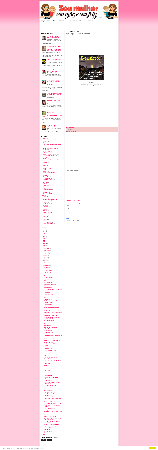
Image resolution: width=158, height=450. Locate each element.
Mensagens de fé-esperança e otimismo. (52, 159)
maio (45, 260)
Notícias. (45, 182)
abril (45, 262)
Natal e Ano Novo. (47, 169)
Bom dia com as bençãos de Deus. (51, 323)
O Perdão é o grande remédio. (51, 387)
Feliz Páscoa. (46, 191)
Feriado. (45, 220)
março (46, 264)
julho (45, 257)
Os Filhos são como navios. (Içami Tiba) (53, 403)
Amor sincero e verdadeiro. (50, 275)
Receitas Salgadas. (47, 168)
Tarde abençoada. (48, 330)
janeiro (46, 267)
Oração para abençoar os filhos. (51, 301)
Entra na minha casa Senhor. (50, 385)
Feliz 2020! (45, 215)
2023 (44, 235)
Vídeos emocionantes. (86, 21)
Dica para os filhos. (48, 342)
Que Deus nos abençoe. (49, 367)
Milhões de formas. (48, 390)
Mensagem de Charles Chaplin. (51, 410)
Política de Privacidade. (48, 223)
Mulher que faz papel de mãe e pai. (52, 340)
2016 (44, 247)
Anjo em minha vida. (48, 281)
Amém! (45, 355)
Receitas (45, 150)
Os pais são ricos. (48, 380)
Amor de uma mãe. (48, 306)
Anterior (79, 200)
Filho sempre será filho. (49, 408)
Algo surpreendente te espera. (51, 426)
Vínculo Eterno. (47, 365)
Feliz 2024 (45, 219)
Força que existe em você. (50, 388)
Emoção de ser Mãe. (48, 358)
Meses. (44, 167)
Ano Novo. (45, 188)
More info (41, 448)
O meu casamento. (48, 375)
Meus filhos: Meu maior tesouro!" (51, 424)
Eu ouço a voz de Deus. (49, 294)
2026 (44, 230)
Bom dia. (45, 165)
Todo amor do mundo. (49, 291)
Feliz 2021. (45, 202)
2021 (44, 238)
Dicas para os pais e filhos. (49, 155)
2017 (44, 245)
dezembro (46, 248)
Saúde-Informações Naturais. (49, 148)
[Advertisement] (65, 27)
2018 (44, 243)
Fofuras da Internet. (47, 222)
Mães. (44, 138)
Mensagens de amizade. (48, 179)
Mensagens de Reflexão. (48, 157)
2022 (44, 236)
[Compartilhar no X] (69, 129)
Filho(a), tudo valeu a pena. (50, 350)
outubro (46, 252)
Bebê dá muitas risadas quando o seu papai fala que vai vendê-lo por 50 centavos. (54, 95)
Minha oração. (47, 353)
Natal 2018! (45, 192)
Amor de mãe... (47, 429)
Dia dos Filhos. (46, 208)
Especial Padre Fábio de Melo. (50, 154)
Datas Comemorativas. (48, 152)
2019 (44, 242)
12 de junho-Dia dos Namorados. (50, 199)
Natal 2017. (45, 175)
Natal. (44, 181)
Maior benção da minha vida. (50, 357)
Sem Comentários (70, 127)
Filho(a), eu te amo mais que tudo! (51, 310)
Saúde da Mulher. (47, 184)
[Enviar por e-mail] (67, 129)
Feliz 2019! (45, 198)
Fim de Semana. (46, 178)
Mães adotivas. (47, 325)
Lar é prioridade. (48, 427)
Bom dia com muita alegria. (50, 416)
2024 (44, 233)
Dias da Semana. (47, 218)
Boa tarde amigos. (48, 352)
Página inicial (73, 200)
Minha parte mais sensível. (50, 332)
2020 (44, 240)
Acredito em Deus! (48, 287)
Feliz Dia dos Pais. (47, 203)
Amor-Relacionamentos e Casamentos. (52, 144)
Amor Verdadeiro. (48, 296)
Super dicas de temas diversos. (50, 172)
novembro (46, 250)
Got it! (152, 448)
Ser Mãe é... (47, 322)
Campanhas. (46, 206)
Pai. (44, 186)
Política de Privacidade (59, 21)
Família (44, 147)
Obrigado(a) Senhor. (48, 302)
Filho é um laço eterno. (49, 414)
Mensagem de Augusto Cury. (50, 315)
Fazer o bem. (47, 363)
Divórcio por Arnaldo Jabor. (50, 334)
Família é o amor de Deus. (50, 338)
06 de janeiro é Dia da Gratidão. (51, 401)
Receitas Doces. (46, 158)
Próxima (68, 200)
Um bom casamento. (49, 277)
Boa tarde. (45, 164)
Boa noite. (45, 162)
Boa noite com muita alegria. (50, 327)
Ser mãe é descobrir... (49, 397)
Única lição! (46, 379)
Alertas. (45, 216)
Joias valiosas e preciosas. (50, 373)
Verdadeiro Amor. (48, 282)
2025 (44, 231)
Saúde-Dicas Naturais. (48, 151)
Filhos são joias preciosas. (50, 286)
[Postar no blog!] (68, 129)
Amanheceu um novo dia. (50, 392)
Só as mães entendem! (49, 320)
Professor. (45, 209)
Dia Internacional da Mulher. (49, 201)
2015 (44, 434)
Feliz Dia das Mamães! (48, 174)
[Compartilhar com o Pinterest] (71, 129)
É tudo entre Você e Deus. (50, 284)
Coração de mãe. (48, 272)
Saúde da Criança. (47, 211)
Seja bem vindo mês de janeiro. (51, 433)
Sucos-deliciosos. (47, 225)
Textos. (44, 142)
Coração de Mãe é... (48, 348)
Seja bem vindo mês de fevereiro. (51, 269)
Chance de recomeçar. (49, 347)
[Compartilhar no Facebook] (70, 129)
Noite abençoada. (48, 270)
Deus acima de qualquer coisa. (51, 274)
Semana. (45, 205)
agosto (46, 255)
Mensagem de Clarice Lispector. (51, 377)
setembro (46, 253)
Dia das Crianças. (47, 212)
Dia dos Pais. (46, 185)
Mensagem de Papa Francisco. (51, 368)
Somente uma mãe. (48, 292)
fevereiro (46, 265)
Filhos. (44, 141)
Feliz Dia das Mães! (47, 189)
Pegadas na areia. (48, 304)
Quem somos (72, 21)
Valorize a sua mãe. (48, 431)
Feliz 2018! (45, 196)
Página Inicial (45, 21)
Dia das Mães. (46, 176)
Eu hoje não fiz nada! (49, 372)
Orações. (45, 171)
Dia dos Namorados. (47, 213)
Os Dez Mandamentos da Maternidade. (53, 289)
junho (45, 258)
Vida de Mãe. (47, 329)
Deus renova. (47, 370)
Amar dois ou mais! (48, 279)
